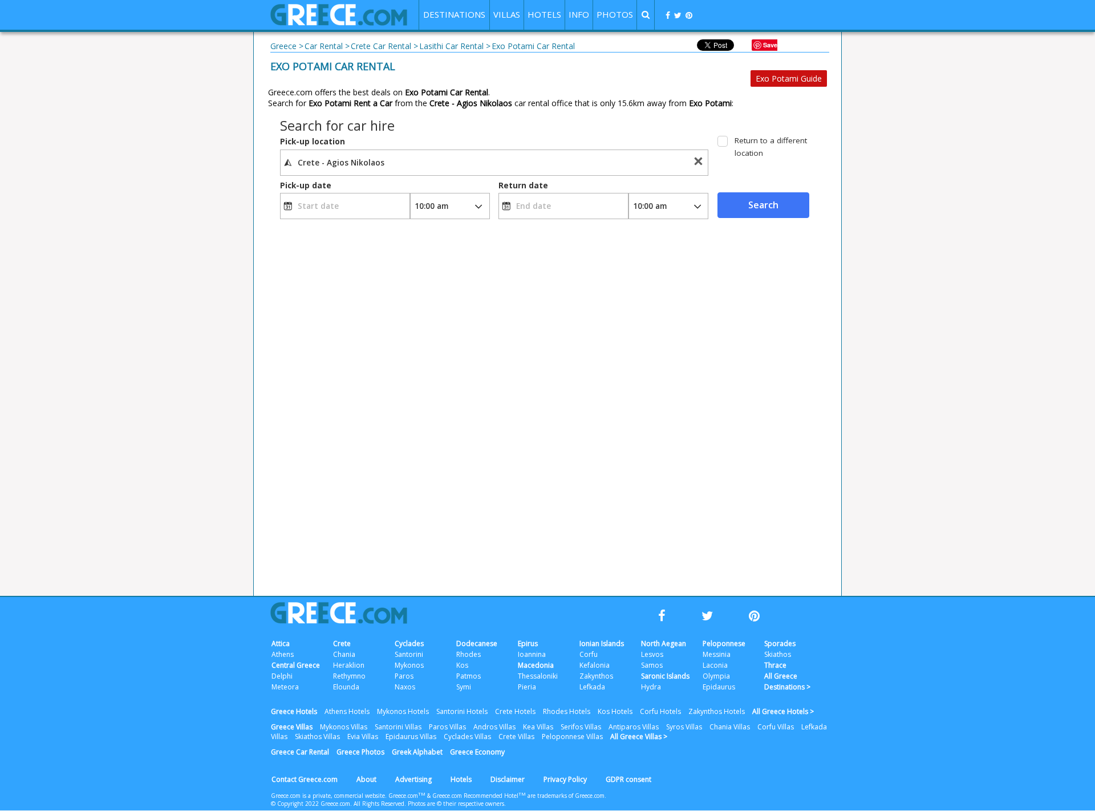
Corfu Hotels (660, 711)
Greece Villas (292, 727)
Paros (404, 676)
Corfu (588, 654)
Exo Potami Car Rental (332, 66)
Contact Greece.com (304, 779)
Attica (280, 643)
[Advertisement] (892, 234)
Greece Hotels (294, 711)
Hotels (461, 779)
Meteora (285, 687)
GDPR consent (628, 779)
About (366, 779)
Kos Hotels (615, 711)
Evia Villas (362, 736)
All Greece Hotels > (783, 711)
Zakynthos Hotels (716, 711)
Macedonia (536, 665)
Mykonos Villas (343, 727)
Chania (344, 654)
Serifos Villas (581, 727)
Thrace (775, 665)
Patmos (468, 676)
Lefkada (592, 687)
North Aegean (663, 643)
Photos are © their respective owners (456, 804)
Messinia (717, 654)
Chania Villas (729, 727)
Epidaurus (719, 687)
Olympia (716, 676)
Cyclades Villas (467, 736)
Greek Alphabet (417, 752)
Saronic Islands (665, 676)
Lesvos (652, 654)
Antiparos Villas (634, 727)
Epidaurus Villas (411, 736)
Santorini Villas (398, 727)
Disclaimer (507, 779)
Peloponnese (724, 643)
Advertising (413, 779)
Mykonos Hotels (403, 711)
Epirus (528, 643)
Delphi (282, 676)
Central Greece (295, 665)
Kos (462, 665)
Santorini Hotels (462, 711)
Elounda (346, 687)
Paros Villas (447, 727)
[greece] (338, 22)
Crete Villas (516, 736)
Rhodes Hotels (566, 711)
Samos (652, 665)
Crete (342, 643)
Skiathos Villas (317, 736)
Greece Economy (477, 752)
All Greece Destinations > (787, 681)
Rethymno (349, 676)
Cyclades (409, 643)
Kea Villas (538, 727)
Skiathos (777, 654)
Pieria (527, 687)
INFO (579, 14)
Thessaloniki (538, 676)
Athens (282, 654)
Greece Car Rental (300, 752)
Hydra (651, 687)
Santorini (409, 654)
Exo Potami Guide (789, 78)
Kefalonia (594, 665)
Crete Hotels (515, 711)
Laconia (715, 665)
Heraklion (348, 665)
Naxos (405, 687)
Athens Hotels (347, 711)
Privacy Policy (565, 779)
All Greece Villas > (638, 736)
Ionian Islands (601, 643)
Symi (463, 687)
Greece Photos (360, 752)
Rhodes (468, 654)
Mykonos (409, 665)
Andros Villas (494, 727)
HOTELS (544, 14)
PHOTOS (615, 14)
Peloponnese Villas (572, 736)
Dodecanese (476, 643)
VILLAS (506, 14)
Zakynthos (596, 676)
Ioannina (532, 654)
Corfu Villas (775, 727)
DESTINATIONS (454, 14)
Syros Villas (684, 727)
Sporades (780, 643)
